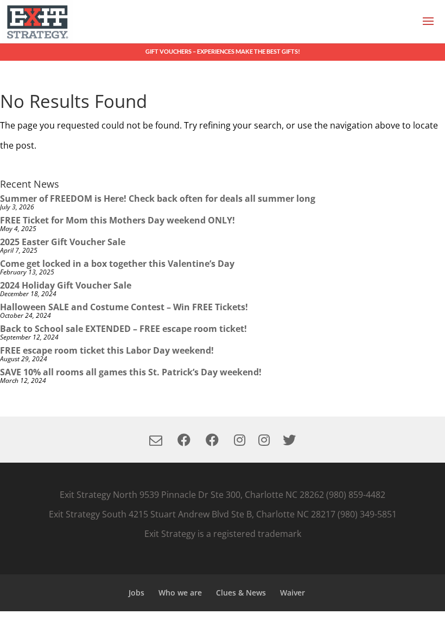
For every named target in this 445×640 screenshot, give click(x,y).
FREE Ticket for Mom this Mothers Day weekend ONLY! (117, 220)
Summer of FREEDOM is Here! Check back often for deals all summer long (157, 198)
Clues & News (241, 592)
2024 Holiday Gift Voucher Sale (65, 285)
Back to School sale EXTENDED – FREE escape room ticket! (123, 329)
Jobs (136, 592)
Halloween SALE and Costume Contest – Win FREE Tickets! (124, 307)
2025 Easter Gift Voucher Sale (62, 242)
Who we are (180, 592)
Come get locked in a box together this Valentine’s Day (117, 264)
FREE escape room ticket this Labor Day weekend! (107, 350)
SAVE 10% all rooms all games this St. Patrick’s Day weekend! (131, 372)
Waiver (292, 592)
